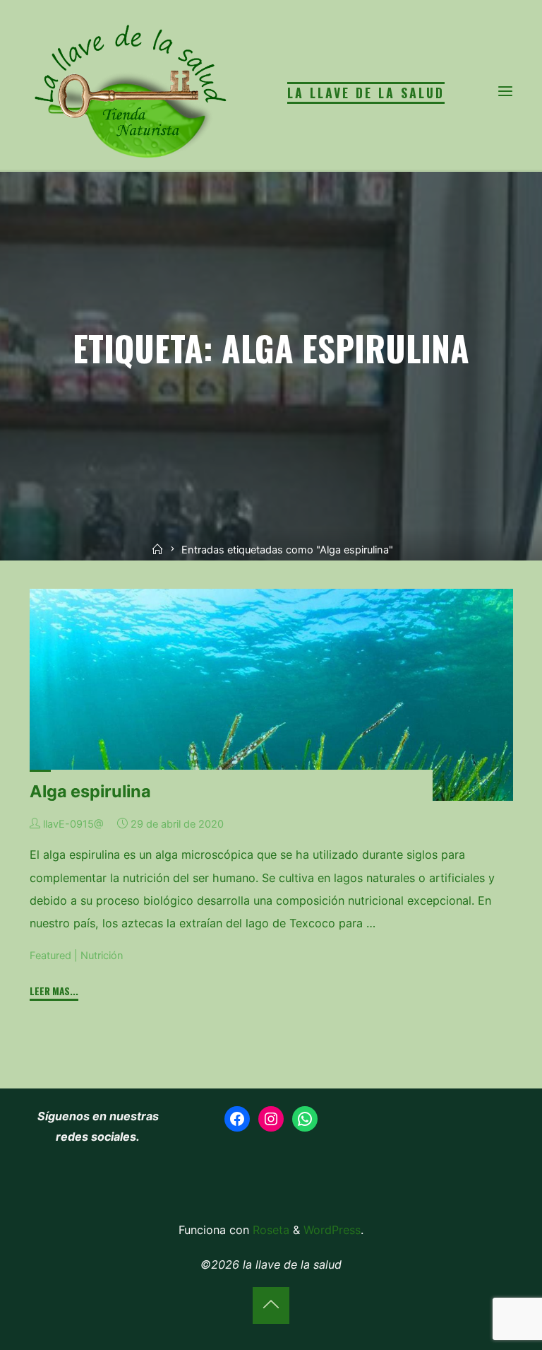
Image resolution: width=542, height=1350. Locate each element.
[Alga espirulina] (271, 695)
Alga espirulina (90, 791)
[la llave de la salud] (128, 90)
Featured (50, 955)
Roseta (269, 1230)
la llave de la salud (366, 92)
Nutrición (102, 955)
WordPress (332, 1230)
